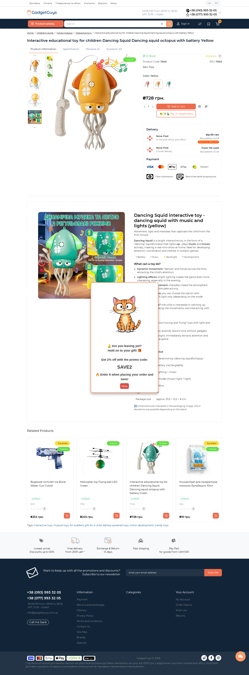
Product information (43, 49)
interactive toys (43, 525)
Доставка (34, 3)
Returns (180, 615)
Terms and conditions (89, 621)
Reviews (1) (93, 49)
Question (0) (114, 49)
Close (124, 386)
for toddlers (77, 525)
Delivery (82, 610)
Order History (184, 604)
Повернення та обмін (68, 3)
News (114, 3)
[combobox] (114, 24)
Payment (82, 599)
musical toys (61, 525)
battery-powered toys (115, 525)
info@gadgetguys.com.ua (42, 612)
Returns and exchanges (90, 604)
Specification (71, 49)
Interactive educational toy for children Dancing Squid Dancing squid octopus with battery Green (149, 487)
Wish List (181, 610)
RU (216, 3)
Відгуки (102, 3)
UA (209, 3)
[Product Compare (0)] (199, 24)
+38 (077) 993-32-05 (203, 14)
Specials (81, 642)
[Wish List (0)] (208, 24)
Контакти (89, 3)
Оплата (48, 3)
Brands (81, 637)
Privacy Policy (85, 615)
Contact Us (83, 626)
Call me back (38, 622)
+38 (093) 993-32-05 (203, 10)
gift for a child (93, 525)
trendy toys (161, 525)
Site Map (82, 632)
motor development (142, 525)
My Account (183, 599)
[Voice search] (162, 24)
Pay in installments (181, 113)
